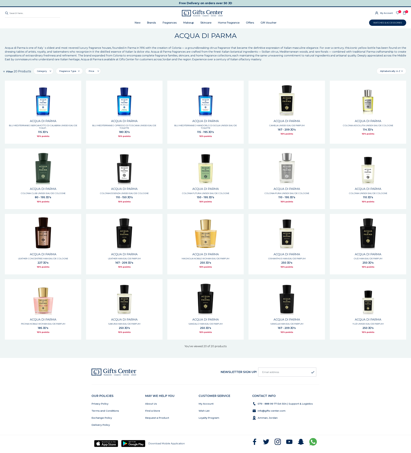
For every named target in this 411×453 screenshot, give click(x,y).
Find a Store (152, 410)
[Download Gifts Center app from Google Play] (133, 443)
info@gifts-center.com (271, 410)
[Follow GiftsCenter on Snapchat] (301, 442)
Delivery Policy (101, 424)
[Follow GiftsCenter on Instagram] (278, 442)
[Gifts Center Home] (202, 13)
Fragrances (169, 22)
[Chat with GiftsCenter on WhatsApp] (313, 442)
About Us (151, 403)
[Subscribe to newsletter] (313, 372)
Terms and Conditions (105, 410)
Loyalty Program (209, 417)
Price (91, 71)
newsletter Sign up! (239, 372)
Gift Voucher (268, 22)
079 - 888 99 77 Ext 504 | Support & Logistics (285, 403)
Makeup (188, 22)
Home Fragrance (229, 22)
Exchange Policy (102, 417)
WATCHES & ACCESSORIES (387, 22)
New (137, 22)
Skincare (205, 22)
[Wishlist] (397, 13)
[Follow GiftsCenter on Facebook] (254, 442)
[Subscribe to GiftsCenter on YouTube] (289, 442)
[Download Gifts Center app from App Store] (106, 443)
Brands (151, 22)
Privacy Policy (100, 403)
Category (42, 71)
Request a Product (157, 417)
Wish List (204, 410)
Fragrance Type (67, 71)
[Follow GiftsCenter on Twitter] (266, 442)
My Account (386, 13)
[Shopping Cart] (404, 13)
